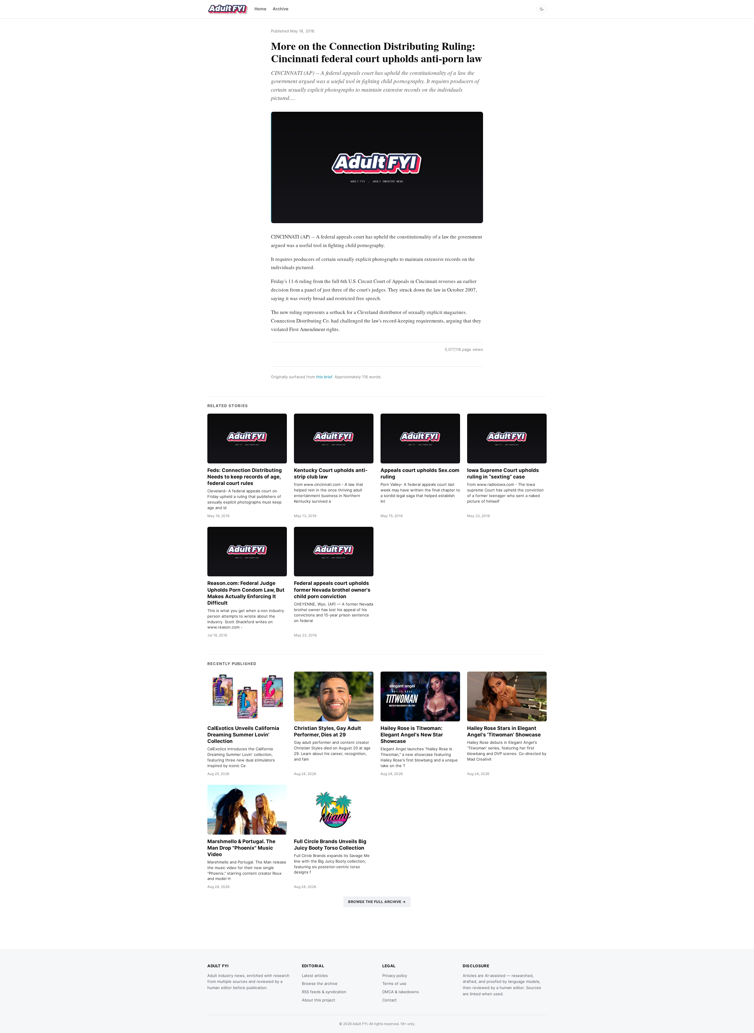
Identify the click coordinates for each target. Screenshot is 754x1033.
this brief (324, 376)
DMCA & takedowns (400, 991)
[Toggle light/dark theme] (542, 9)
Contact (389, 1000)
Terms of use (394, 983)
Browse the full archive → (377, 901)
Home (260, 8)
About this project (318, 1000)
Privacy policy (394, 975)
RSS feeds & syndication (324, 991)
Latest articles (315, 975)
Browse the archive (320, 983)
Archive (280, 8)
